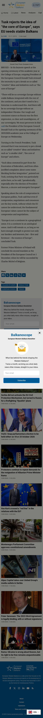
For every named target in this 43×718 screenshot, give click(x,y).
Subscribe (22, 380)
